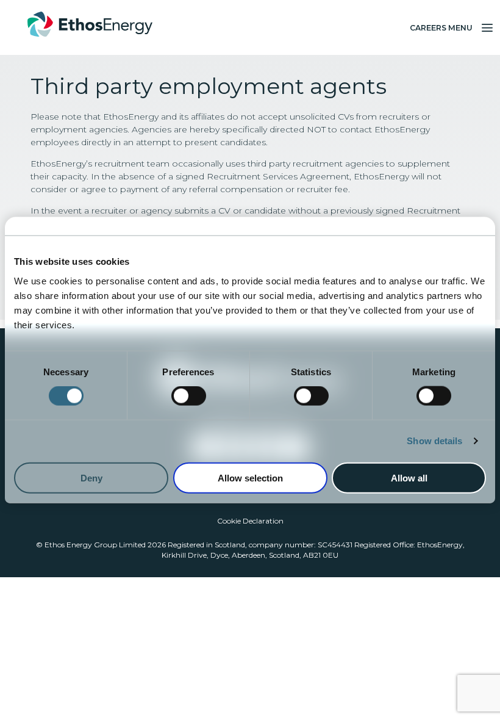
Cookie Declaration (250, 520)
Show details (434, 441)
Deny (91, 477)
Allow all (409, 477)
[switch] (188, 396)
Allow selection (250, 477)
